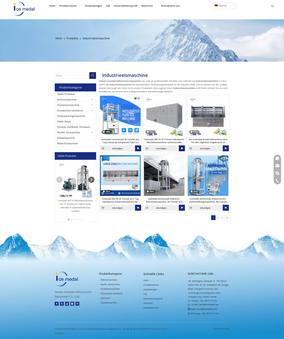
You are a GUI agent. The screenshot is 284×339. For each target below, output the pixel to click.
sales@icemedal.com (209, 304)
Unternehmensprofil (153, 298)
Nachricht (148, 303)
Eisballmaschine (66, 138)
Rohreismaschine (66, 99)
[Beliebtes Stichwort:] (272, 6)
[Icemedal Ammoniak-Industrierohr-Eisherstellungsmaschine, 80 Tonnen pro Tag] (208, 175)
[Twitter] (62, 304)
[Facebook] (57, 304)
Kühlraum (105, 298)
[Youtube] (67, 304)
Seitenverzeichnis (221, 328)
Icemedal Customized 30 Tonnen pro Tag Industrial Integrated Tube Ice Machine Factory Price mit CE (120, 141)
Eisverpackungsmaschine (71, 116)
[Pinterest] (77, 304)
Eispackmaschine (109, 302)
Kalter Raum (64, 121)
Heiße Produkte (66, 94)
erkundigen (117, 148)
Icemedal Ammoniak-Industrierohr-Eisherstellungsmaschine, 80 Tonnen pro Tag (208, 200)
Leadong (59, 333)
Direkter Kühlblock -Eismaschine (75, 127)
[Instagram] (72, 304)
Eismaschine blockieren (70, 110)
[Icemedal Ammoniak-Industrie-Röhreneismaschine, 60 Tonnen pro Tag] (164, 175)
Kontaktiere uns (151, 307)
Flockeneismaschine (68, 105)
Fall (145, 294)
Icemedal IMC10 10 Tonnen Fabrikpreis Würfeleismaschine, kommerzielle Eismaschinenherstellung (164, 141)
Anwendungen (150, 289)
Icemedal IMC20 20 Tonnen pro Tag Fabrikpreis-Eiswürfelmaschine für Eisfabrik (120, 200)
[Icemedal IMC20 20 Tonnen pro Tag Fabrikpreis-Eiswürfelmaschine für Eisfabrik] (120, 175)
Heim (146, 280)
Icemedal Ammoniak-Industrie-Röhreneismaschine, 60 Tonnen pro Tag (164, 200)
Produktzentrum (151, 284)
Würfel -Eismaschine (68, 132)
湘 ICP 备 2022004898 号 (139, 328)
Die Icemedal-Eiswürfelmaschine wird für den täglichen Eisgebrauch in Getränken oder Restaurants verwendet (208, 141)
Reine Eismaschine (67, 143)
